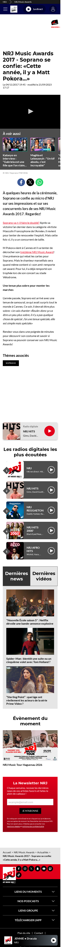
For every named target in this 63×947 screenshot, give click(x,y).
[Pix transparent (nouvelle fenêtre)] (1, 23)
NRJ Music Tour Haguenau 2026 (22, 764)
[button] (30, 111)
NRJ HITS (29, 431)
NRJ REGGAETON (35, 508)
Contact (38, 932)
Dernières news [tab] (16, 576)
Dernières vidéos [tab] (43, 576)
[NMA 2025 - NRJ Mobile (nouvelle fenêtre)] (55, 24)
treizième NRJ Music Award (37, 252)
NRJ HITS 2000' (32, 529)
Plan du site (24, 932)
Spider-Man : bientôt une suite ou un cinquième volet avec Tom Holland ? (28, 660)
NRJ (5, 2)
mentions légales (13, 826)
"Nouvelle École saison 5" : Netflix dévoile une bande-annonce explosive (29, 621)
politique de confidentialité (33, 826)
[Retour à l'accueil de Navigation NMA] (13, 9)
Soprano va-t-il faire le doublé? (21, 222)
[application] (30, 112)
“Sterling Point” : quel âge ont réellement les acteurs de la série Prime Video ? (26, 700)
